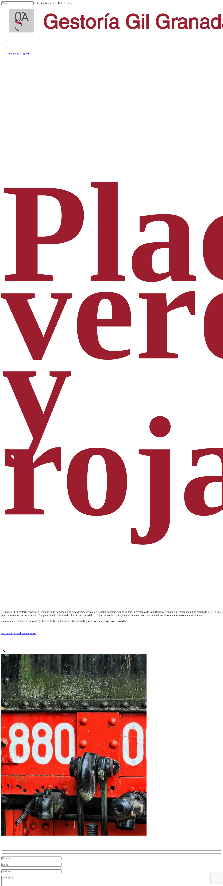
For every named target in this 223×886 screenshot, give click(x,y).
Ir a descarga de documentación (18, 633)
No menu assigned (18, 53)
